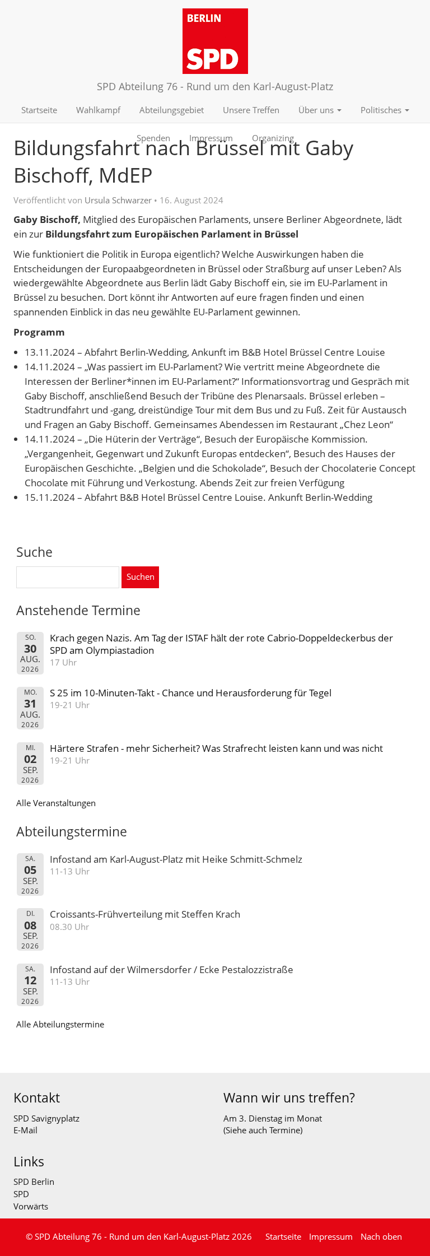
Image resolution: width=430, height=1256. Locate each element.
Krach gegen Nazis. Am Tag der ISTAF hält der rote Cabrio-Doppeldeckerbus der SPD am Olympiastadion (221, 644)
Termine (284, 1130)
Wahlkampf (98, 109)
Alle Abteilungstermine (60, 1024)
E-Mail (25, 1130)
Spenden (153, 137)
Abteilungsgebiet (171, 109)
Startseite (39, 109)
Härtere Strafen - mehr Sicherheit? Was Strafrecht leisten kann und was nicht (216, 748)
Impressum (211, 137)
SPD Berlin (33, 1181)
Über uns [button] (317, 109)
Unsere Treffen (251, 109)
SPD (21, 1193)
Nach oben (381, 1236)
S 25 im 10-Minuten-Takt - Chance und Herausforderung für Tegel (190, 692)
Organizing (273, 137)
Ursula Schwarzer (118, 200)
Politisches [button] (382, 109)
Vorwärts (30, 1206)
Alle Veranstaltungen (56, 802)
